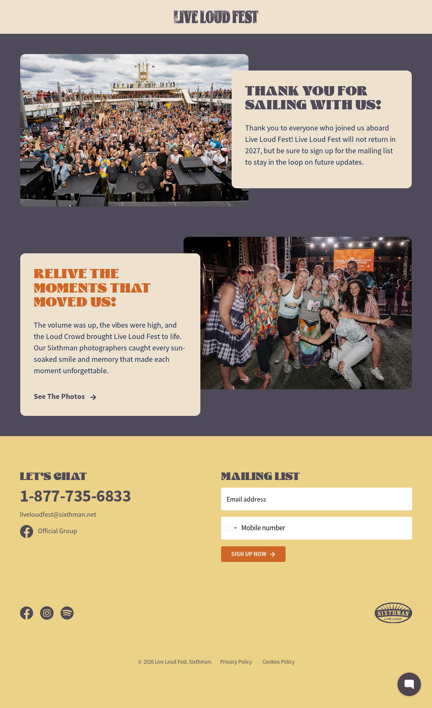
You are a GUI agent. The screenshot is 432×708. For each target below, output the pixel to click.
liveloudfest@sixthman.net (58, 514)
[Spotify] (67, 613)
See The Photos (60, 396)
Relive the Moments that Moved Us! (92, 288)
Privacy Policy (236, 661)
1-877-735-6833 (75, 496)
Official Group (57, 531)
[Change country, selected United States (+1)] (230, 528)
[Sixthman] (393, 613)
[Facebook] (30, 613)
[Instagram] (50, 613)
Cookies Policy (278, 661)
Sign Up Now (248, 554)
